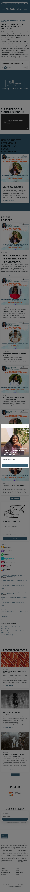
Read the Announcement (15, 465)
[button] (27, 426)
